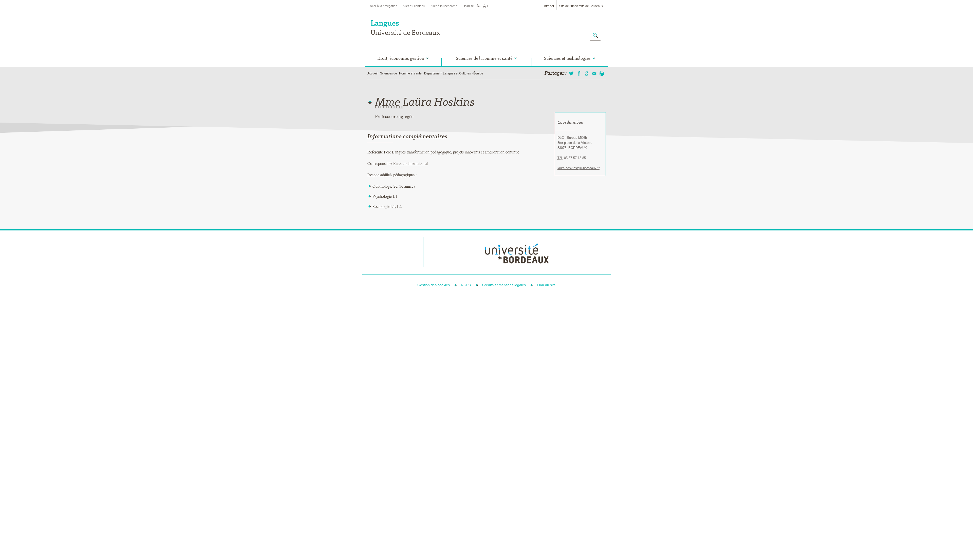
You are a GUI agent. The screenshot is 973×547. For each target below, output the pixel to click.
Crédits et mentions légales (504, 285)
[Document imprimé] (602, 73)
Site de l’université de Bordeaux (581, 6)
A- (478, 6)
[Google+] (586, 73)
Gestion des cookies (433, 285)
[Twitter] (571, 73)
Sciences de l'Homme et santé (401, 73)
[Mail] (594, 73)
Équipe (478, 73)
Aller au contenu (414, 6)
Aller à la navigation (383, 6)
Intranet (549, 6)
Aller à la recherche (444, 6)
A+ (486, 6)
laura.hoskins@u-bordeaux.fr (578, 168)
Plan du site (546, 285)
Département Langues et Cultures (447, 73)
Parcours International (410, 163)
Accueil (372, 73)
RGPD (466, 285)
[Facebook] (579, 73)
